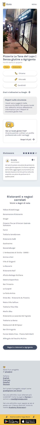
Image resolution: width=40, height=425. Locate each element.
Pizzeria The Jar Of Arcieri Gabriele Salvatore (16, 224)
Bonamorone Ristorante (13, 214)
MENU (34, 4)
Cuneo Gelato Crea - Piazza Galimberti (18, 334)
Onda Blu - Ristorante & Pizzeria (16, 298)
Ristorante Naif (9, 271)
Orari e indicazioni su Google (15, 92)
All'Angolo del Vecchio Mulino (14, 338)
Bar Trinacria (8, 284)
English (6, 378)
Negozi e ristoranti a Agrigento (20, 347)
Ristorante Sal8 (9, 239)
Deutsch (6, 384)
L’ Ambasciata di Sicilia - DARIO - (16, 252)
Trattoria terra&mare (11, 234)
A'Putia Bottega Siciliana (13, 275)
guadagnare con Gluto (12, 391)
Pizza (6, 67)
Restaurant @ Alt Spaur (12, 325)
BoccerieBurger (9, 248)
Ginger (5, 219)
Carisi (5, 230)
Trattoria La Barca (10, 320)
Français (6, 380)
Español (6, 382)
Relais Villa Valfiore (10, 302)
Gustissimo (7, 243)
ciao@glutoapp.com (19, 399)
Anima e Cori (8, 257)
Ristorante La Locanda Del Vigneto (17, 316)
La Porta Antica (9, 293)
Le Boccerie (7, 266)
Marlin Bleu (7, 311)
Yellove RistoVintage (11, 210)
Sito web (22, 79)
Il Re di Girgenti (9, 262)
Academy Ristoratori (17, 407)
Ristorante (16, 67)
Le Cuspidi (7, 289)
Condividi (22, 85)
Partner (28, 397)
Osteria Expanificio (10, 280)
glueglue (8, 372)
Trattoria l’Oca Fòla (10, 307)
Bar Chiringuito (9, 329)
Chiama (22, 73)
